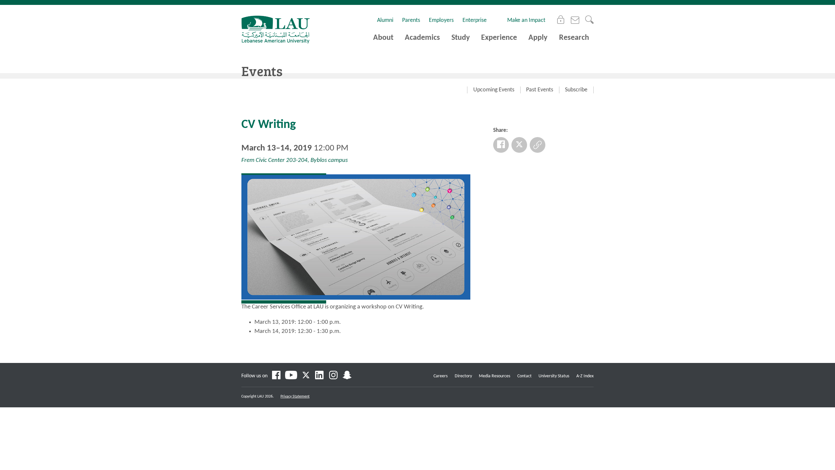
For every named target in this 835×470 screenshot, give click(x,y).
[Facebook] (501, 145)
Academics (422, 38)
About (383, 38)
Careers (440, 376)
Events (261, 70)
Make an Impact (526, 20)
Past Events (539, 90)
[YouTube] (291, 376)
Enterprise (475, 20)
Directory (463, 376)
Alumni (385, 20)
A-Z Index (585, 376)
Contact (524, 376)
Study (460, 38)
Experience (499, 38)
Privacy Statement (295, 397)
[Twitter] (519, 145)
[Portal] (560, 19)
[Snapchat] (347, 376)
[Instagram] (333, 376)
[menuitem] (493, 89)
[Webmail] (575, 19)
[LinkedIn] (320, 376)
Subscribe (576, 90)
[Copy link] (537, 145)
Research (574, 38)
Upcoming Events (493, 90)
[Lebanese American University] (275, 29)
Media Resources (494, 376)
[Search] (589, 19)
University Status (554, 376)
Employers (441, 20)
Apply (537, 38)
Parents (411, 20)
